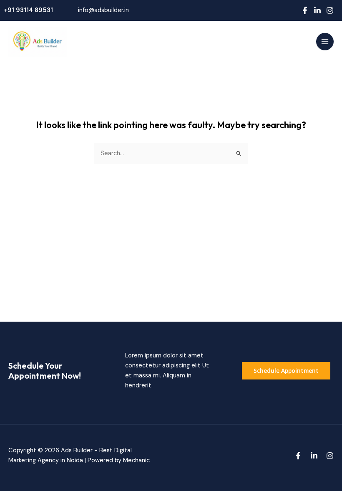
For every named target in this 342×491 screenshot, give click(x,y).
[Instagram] (330, 10)
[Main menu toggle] (325, 41)
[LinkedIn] (317, 10)
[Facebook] (305, 10)
